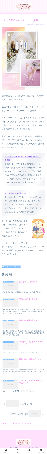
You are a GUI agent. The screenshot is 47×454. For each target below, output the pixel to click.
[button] (42, 344)
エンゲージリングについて (12, 267)
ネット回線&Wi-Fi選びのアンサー (18, 193)
